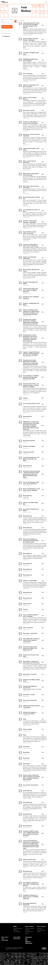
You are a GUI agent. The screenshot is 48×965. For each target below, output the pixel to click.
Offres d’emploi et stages (5, 938)
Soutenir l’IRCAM (16, 937)
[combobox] (10, 21)
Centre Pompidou (16, 938)
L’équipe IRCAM (5, 940)
